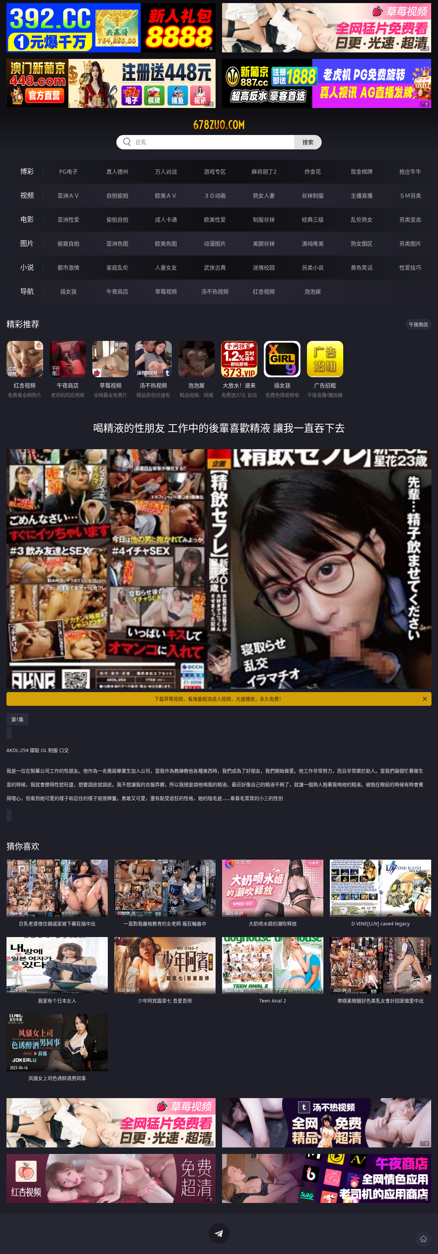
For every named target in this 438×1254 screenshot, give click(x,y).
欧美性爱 (215, 219)
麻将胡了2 (264, 171)
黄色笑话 (362, 267)
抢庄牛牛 (410, 171)
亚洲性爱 (68, 219)
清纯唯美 (313, 243)
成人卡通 (166, 219)
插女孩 (68, 291)
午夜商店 (117, 291)
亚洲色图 (117, 243)
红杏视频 (264, 291)
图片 (27, 243)
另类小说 (313, 267)
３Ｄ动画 (215, 195)
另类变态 (410, 219)
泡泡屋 (313, 291)
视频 (27, 195)
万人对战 (166, 171)
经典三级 (313, 219)
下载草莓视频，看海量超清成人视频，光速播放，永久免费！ (219, 699)
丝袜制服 (313, 195)
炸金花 (313, 171)
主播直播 (362, 195)
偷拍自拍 (117, 219)
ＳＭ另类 (410, 195)
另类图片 (410, 243)
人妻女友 (166, 267)
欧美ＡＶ (166, 195)
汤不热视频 (215, 291)
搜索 (307, 142)
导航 (27, 291)
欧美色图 (166, 243)
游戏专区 (215, 171)
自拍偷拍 (117, 195)
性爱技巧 (410, 267)
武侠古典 (215, 267)
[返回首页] (423, 1239)
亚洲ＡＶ (68, 195)
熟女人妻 (264, 195)
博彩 (27, 171)
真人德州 (117, 171)
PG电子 (68, 171)
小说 (27, 267)
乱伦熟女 (362, 219)
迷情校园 (264, 267)
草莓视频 (166, 291)
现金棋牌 (362, 171)
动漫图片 (215, 243)
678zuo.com (219, 125)
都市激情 (68, 267)
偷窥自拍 (68, 243)
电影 (27, 219)
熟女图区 (362, 243)
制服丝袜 (264, 219)
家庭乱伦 (117, 267)
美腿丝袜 (264, 243)
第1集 (17, 719)
